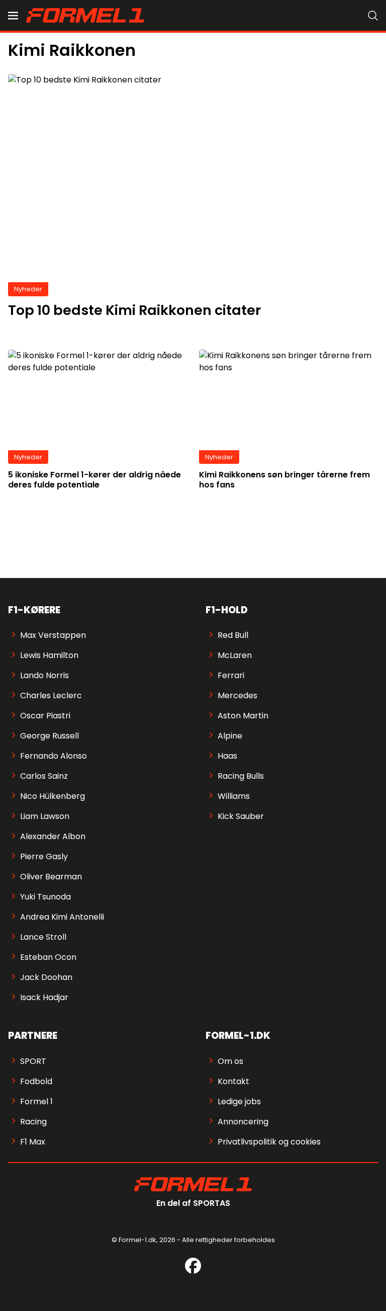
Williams (234, 796)
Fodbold (36, 1081)
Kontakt (233, 1081)
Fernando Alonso (53, 756)
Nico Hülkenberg (52, 796)
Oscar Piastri (45, 715)
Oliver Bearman (51, 876)
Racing (33, 1121)
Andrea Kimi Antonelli (62, 917)
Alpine (230, 736)
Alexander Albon (52, 836)
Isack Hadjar (44, 997)
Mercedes (237, 695)
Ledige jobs (239, 1101)
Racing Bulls (241, 776)
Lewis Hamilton (49, 655)
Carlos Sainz (44, 776)
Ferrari (231, 675)
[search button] (373, 16)
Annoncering (243, 1121)
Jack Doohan (46, 977)
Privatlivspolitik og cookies (269, 1142)
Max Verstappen (53, 635)
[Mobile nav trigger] (13, 16)
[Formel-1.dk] (85, 15)
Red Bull (233, 635)
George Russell (49, 736)
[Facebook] (193, 1266)
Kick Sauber (241, 816)
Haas (227, 756)
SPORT (33, 1061)
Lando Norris (44, 675)
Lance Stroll (43, 937)
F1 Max (32, 1142)
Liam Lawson (44, 816)
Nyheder (28, 289)
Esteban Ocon (48, 957)
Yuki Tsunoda (45, 897)
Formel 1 (36, 1101)
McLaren (235, 655)
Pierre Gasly (44, 856)
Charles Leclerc (51, 695)
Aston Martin (243, 715)
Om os (230, 1061)
